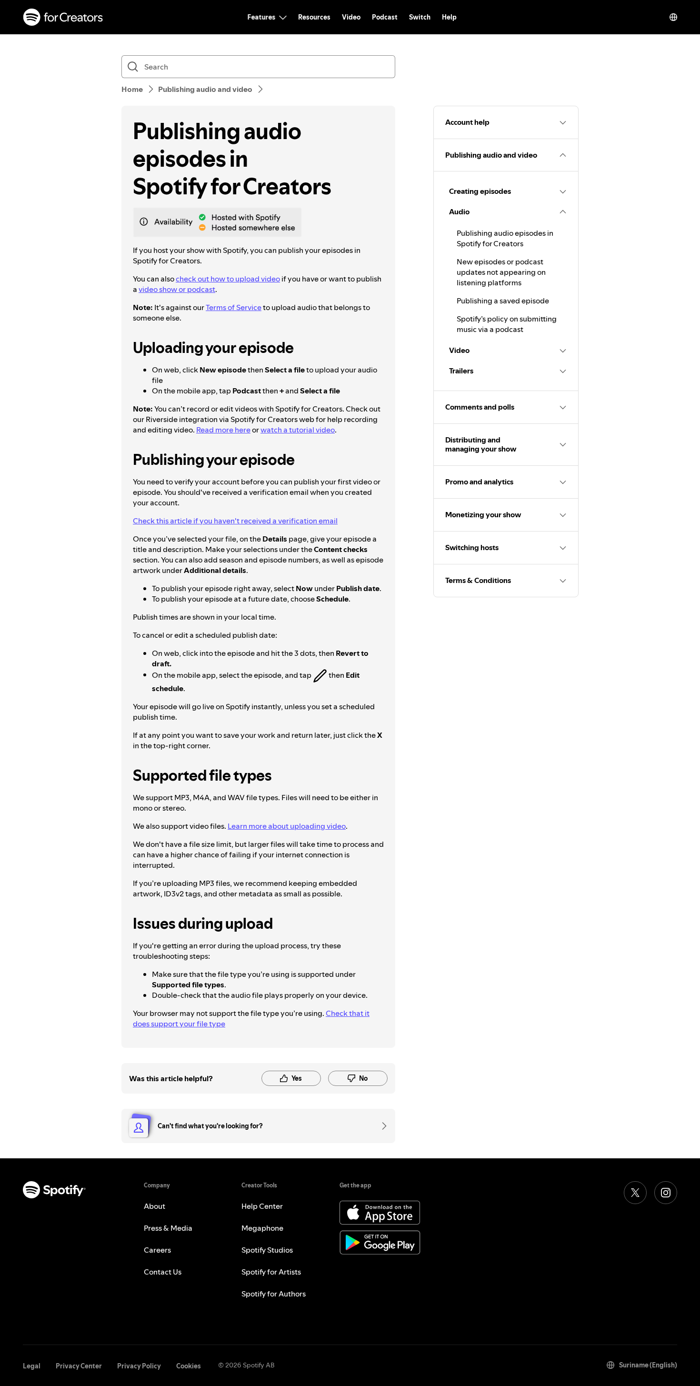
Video (351, 17)
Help (449, 17)
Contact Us (162, 1271)
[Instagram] (665, 1192)
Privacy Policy (139, 1366)
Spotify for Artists (271, 1271)
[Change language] (673, 17)
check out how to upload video (228, 278)
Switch (419, 17)
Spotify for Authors (273, 1293)
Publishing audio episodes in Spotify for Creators (505, 238)
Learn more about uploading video (287, 826)
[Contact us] (381, 1126)
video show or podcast (177, 289)
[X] (635, 1192)
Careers (157, 1250)
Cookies (188, 1366)
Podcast (385, 17)
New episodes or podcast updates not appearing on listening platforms (501, 272)
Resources (314, 17)
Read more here (223, 429)
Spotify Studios (267, 1250)
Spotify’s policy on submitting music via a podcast (507, 323)
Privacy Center (79, 1366)
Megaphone (262, 1228)
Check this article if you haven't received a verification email (235, 520)
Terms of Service (233, 307)
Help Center (262, 1206)
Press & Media (168, 1228)
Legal (31, 1366)
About (154, 1206)
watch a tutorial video (297, 429)
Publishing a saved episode (503, 300)
